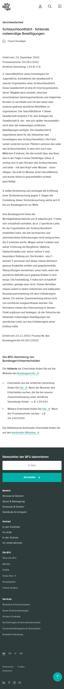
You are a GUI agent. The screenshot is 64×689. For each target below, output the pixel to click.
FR (10, 653)
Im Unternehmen (12, 543)
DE (3, 653)
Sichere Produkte (11, 616)
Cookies (21, 666)
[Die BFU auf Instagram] (14, 682)
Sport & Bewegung (13, 501)
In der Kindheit (11, 527)
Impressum (7, 671)
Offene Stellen (10, 587)
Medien (6, 564)
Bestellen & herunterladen (16, 604)
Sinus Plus (7, 575)
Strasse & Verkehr (13, 496)
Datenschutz (8, 666)
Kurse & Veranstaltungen (15, 610)
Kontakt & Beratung (12, 634)
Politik (5, 570)
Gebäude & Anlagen (14, 512)
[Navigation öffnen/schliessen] (60, 6)
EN (20, 653)
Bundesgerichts (26, 373)
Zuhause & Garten (13, 506)
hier (21, 387)
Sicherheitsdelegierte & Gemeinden (21, 628)
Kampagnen (9, 581)
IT (15, 653)
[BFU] (6, 7)
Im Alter (7, 532)
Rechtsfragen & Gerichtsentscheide (21, 622)
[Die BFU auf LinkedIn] (3, 683)
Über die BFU (9, 558)
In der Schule (10, 537)
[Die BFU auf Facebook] (9, 682)
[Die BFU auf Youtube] (19, 682)
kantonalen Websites (24, 432)
